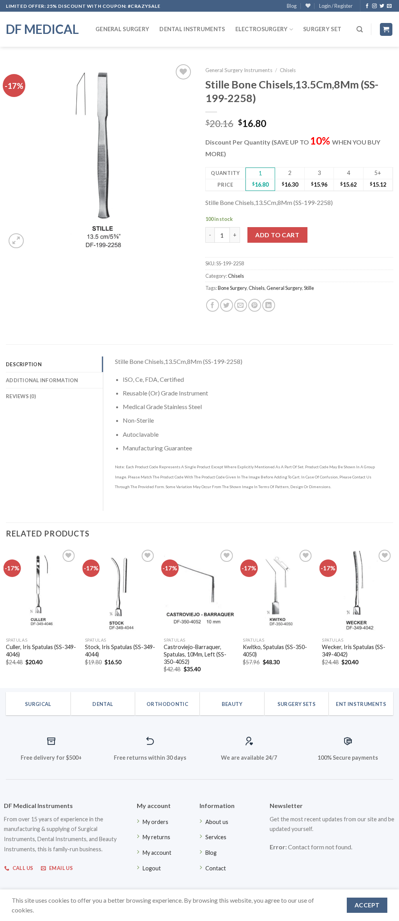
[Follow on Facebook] (367, 6)
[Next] (393, 617)
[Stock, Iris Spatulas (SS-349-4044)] (120, 590)
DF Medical (42, 29)
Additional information (42, 380)
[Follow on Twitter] (382, 6)
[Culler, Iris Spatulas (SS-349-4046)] (41, 590)
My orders (155, 822)
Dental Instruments (192, 29)
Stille (309, 288)
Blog (292, 6)
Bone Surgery (232, 288)
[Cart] (386, 29)
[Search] (360, 29)
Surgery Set (322, 29)
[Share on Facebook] (212, 305)
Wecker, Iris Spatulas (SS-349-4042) (353, 651)
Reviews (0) (21, 396)
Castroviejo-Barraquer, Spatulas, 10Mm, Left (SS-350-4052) (195, 654)
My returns (156, 837)
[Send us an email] (389, 6)
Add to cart (277, 234)
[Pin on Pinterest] (254, 305)
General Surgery (122, 29)
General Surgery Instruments (238, 70)
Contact (215, 868)
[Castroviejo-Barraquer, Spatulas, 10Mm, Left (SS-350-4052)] (199, 590)
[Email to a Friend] (240, 305)
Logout (152, 868)
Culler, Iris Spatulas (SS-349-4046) (41, 651)
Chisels (288, 70)
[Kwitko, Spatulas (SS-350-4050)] (278, 590)
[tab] (54, 364)
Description (24, 364)
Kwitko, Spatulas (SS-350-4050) (275, 651)
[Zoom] (16, 241)
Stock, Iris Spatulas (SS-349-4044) (120, 651)
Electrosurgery (261, 29)
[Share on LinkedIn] (268, 305)
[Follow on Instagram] (374, 6)
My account (157, 852)
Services (215, 837)
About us (216, 822)
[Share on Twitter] (226, 305)
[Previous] (6, 617)
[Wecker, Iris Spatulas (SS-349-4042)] (357, 590)
